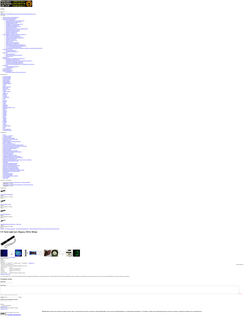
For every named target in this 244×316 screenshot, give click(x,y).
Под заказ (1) (6, 57)
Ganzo (4, 98)
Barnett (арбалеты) (7, 86)
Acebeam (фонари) (7, 76)
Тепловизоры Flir (6, 129)
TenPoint (5, 121)
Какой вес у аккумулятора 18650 (10, 166)
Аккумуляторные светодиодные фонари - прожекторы (15, 146)
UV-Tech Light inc (7, 125)
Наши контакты (6, 176)
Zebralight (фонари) (7, 83)
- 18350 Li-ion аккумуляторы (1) (12, 42)
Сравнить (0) (31, 263)
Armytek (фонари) (7, 77)
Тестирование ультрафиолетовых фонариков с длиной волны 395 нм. (18, 184)
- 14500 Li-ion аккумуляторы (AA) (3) (14, 36)
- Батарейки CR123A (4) (11, 39)
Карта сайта (33, 14)
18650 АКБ (5, 162)
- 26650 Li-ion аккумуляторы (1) (12, 43)
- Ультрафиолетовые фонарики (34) (13, 26)
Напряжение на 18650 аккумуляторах (11, 168)
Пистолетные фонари (7, 174)
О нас (5, 14)
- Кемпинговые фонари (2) (11, 32)
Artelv (4, 85)
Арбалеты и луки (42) (7, 49)
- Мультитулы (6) (9, 56)
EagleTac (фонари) (7, 78)
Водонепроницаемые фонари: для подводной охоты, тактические (17, 159)
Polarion (4, 113)
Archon (4, 84)
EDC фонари (6, 172)
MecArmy (5, 108)
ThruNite (5, 122)
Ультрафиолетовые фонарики (22, 228)
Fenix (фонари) (6, 80)
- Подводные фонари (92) (11, 27)
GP (3, 99)
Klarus (4, 102)
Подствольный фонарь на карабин (10, 175)
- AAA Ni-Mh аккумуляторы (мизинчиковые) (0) (16, 45)
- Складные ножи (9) (10, 53)
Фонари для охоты (7, 140)
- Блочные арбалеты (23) (11, 50)
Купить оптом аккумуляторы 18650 (10, 167)
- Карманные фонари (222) (11, 23)
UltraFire (5, 124)
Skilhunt (4, 117)
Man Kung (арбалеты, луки (9, 107)
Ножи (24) (5, 52)
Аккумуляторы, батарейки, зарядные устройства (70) (14, 34)
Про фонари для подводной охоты (10, 139)
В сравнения (24, 263)
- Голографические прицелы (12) (13, 59)
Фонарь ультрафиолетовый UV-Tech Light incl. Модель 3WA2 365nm (44, 228)
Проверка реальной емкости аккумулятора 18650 (13, 170)
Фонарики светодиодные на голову (10, 160)
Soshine (4, 118)
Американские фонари (8, 173)
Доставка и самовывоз (8, 135)
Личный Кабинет (18, 14)
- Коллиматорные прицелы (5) (12, 66)
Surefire (4, 120)
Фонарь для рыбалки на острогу (10, 155)
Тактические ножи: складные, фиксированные (13, 144)
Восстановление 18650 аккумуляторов (11, 165)
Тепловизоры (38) (7, 68)
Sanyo (4, 116)
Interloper (5, 100)
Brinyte (4, 90)
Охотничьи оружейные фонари (10, 148)
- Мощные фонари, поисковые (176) (13, 21)
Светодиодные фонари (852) (9, 19)
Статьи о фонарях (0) (7, 71)
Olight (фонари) (6, 82)
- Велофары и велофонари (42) (12, 25)
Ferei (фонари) (6, 97)
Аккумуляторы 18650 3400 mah (10, 164)
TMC (4, 123)
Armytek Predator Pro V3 (6, 214)
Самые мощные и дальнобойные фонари (12, 141)
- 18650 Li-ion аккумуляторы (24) (13, 35)
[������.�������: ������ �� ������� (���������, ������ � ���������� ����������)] (13, 314)
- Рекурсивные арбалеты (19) (12, 51)
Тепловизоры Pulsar (7, 130)
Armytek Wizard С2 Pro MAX (7, 194)
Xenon (4, 126)
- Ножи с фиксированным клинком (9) (14, 55)
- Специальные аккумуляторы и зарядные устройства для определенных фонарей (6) (24, 48)
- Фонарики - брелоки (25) (11, 33)
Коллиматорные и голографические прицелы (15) (14, 58)
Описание (3, 274)
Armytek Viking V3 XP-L (6, 204)
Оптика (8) (5, 65)
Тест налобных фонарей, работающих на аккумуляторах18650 (16, 182)
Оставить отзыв (16, 263)
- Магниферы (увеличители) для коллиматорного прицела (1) (19, 60)
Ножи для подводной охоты (9, 143)
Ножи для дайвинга (7, 142)
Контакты (13, 14)
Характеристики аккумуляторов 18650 (11, 171)
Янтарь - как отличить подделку (10, 158)
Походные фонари (7, 149)
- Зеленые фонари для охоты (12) (13, 29)
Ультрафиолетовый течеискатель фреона (12, 156)
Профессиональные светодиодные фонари (12, 151)
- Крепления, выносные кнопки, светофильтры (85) (17, 28)
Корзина (24, 14)
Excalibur (5, 96)
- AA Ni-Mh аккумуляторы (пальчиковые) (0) (15, 44)
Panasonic (5, 110)
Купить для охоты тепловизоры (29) (11, 17)
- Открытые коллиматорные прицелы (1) (14, 63)
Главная (2, 14)
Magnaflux (5, 106)
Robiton (4, 114)
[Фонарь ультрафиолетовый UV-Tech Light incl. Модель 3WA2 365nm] (8, 249)
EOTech (4, 94)
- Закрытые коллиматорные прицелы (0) (14, 61)
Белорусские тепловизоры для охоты (11, 147)
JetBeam (4, 101)
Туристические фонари (8, 154)
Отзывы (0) (7, 274)
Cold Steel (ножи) (6, 91)
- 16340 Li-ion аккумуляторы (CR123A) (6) (15, 37)
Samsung (5, 115)
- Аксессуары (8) (9, 41)
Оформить (28, 14)
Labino (4, 104)
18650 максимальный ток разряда (10, 163)
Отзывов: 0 (9, 263)
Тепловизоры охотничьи (8, 152)
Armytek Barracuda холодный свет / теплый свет (11, 224)
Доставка (9, 14)
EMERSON (5, 93)
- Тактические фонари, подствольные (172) (15, 20)
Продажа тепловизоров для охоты (10, 150)
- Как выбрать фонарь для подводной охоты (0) (16, 72)
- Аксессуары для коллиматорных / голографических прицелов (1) (20, 64)
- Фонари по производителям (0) (13, 31)
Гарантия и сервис (7, 136)
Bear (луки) (5, 88)
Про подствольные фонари (9, 138)
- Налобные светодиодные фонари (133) (14, 24)
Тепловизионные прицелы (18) (10, 18)
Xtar (4, 128)
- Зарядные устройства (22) (11, 40)
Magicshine (5, 105)
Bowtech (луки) (6, 89)
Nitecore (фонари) (7, 81)
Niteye (4, 109)
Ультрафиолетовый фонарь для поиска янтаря (13, 157)
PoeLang (5, 112)
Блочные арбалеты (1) (8, 69)
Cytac (4, 92)
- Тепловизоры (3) (9, 67)
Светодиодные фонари (10, 228)
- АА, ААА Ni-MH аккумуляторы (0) (14, 47)
